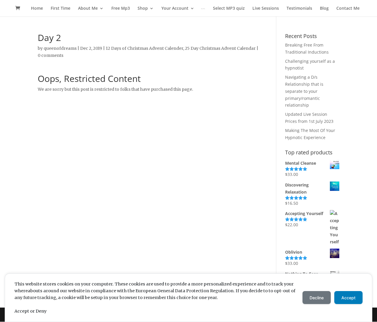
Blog (324, 8)
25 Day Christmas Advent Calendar (220, 48)
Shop (143, 8)
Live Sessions (265, 8)
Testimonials (299, 8)
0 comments (50, 55)
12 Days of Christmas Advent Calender (144, 48)
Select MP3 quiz (229, 8)
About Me (88, 8)
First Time (60, 8)
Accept (348, 297)
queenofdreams (60, 48)
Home (37, 8)
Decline (317, 297)
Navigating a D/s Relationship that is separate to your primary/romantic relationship (304, 91)
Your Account (174, 8)
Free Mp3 (120, 8)
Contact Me (348, 8)
